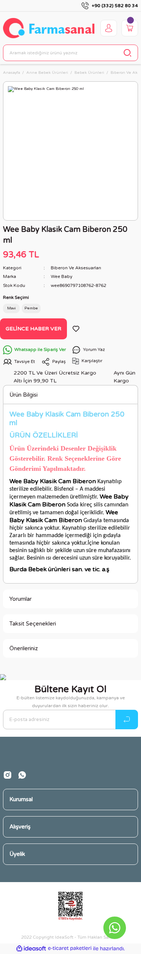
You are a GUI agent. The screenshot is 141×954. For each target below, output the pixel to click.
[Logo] (48, 28)
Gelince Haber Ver (33, 328)
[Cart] (129, 28)
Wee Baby (61, 276)
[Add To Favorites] (76, 329)
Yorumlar (20, 599)
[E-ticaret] (70, 948)
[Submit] (126, 719)
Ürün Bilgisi (23, 394)
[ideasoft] (31, 948)
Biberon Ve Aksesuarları (76, 267)
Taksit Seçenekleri (32, 623)
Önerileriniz (23, 648)
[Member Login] (108, 28)
